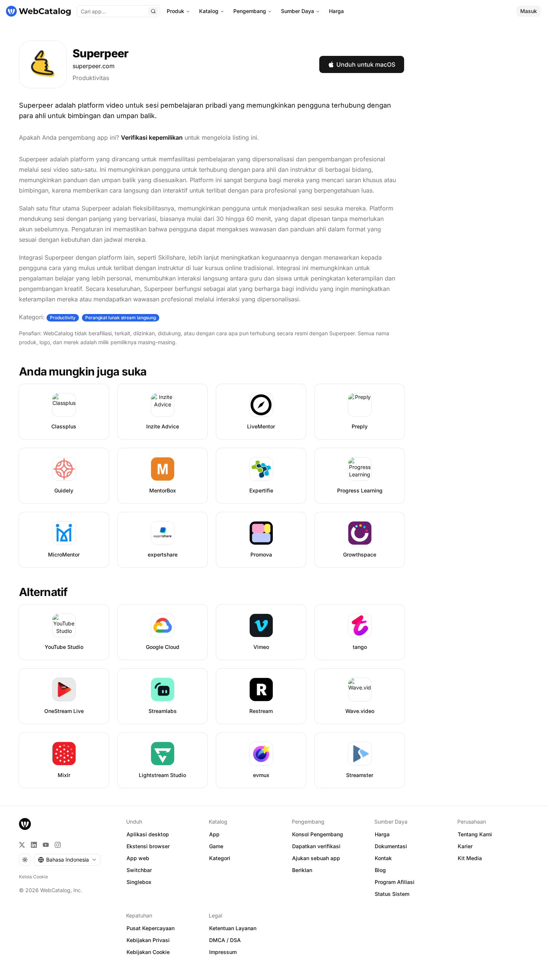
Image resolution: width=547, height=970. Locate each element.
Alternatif (43, 592)
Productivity (63, 317)
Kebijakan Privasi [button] (148, 940)
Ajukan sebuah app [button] (316, 858)
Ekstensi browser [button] (148, 846)
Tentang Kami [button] (475, 834)
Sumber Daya (297, 11)
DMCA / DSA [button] (225, 940)
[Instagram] (58, 845)
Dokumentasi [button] (391, 846)
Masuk (528, 11)
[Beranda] (38, 11)
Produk (175, 11)
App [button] (214, 834)
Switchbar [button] (139, 870)
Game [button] (216, 846)
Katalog (208, 11)
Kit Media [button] (470, 858)
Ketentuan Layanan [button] (232, 928)
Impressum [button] (223, 952)
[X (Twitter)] (22, 845)
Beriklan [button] (302, 870)
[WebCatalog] (25, 824)
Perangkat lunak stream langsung (120, 317)
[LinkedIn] (34, 845)
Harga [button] (382, 834)
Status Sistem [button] (392, 894)
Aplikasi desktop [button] (148, 834)
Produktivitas (91, 78)
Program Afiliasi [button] (395, 882)
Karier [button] (465, 846)
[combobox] (67, 860)
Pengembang (249, 11)
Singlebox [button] (139, 882)
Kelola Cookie (33, 876)
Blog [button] (380, 870)
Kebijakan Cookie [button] (148, 952)
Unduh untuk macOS (365, 64)
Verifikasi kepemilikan (152, 137)
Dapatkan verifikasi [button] (316, 846)
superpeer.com (94, 66)
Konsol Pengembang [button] (317, 834)
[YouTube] (46, 845)
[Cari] (153, 11)
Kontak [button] (383, 858)
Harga (336, 11)
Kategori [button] (219, 858)
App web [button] (138, 858)
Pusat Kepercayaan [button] (151, 928)
